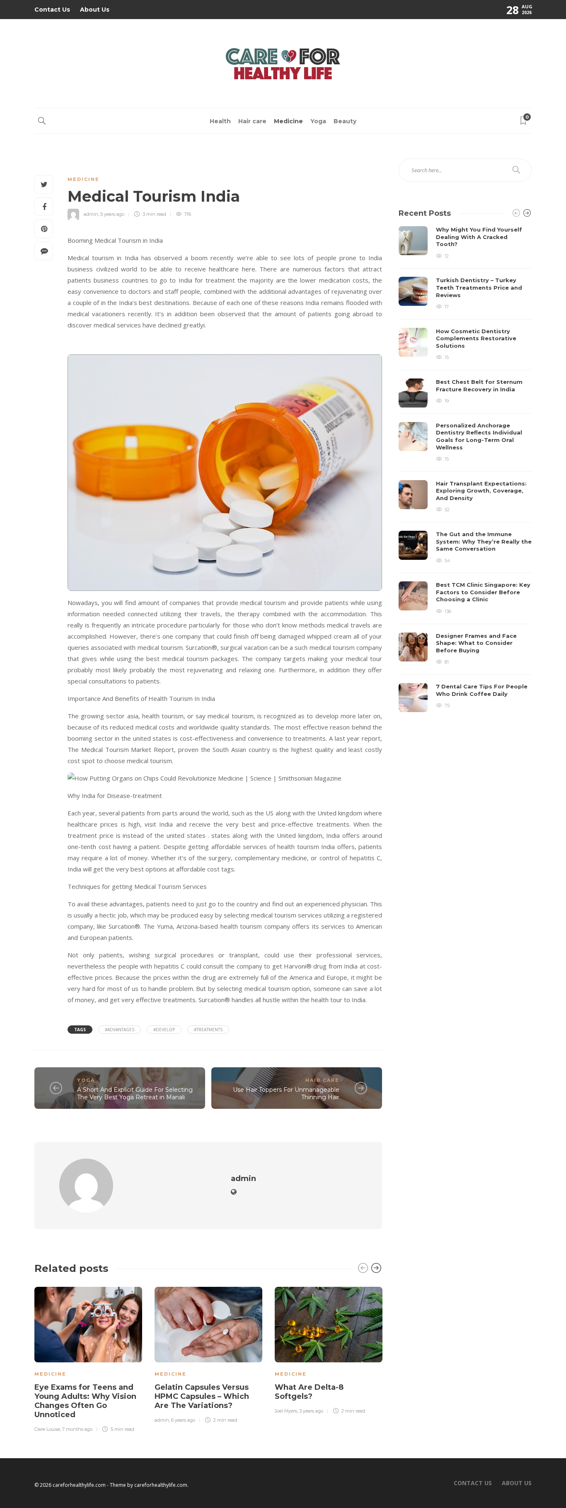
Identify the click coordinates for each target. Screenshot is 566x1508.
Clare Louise (47, 1429)
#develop (164, 1029)
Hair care (252, 121)
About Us (94, 9)
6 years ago (183, 1420)
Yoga (318, 121)
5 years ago (112, 214)
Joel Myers (286, 1411)
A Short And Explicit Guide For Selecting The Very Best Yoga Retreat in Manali (135, 1093)
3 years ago (311, 1411)
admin (91, 214)
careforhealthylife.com (160, 1484)
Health (220, 121)
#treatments (208, 1029)
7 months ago (77, 1429)
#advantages (119, 1029)
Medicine (288, 121)
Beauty (345, 121)
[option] (88, 1358)
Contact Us (52, 9)
